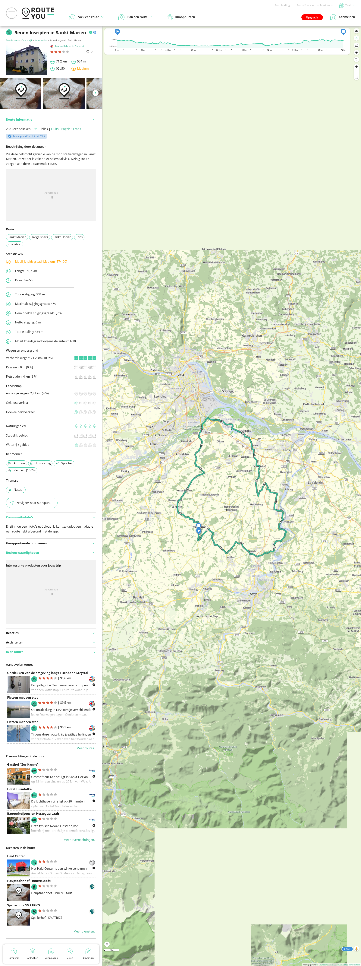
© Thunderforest (323, 964)
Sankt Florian (62, 237)
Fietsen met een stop (22, 697)
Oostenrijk (27, 40)
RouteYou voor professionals (315, 5)
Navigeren (13, 957)
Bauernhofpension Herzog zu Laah (33, 814)
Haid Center (16, 856)
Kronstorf (14, 244)
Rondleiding (282, 5)
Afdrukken (32, 957)
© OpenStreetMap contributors (346, 964)
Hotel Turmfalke (19, 789)
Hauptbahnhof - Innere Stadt (29, 881)
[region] (231, 496)
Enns (79, 237)
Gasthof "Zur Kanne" (23, 764)
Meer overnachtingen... (80, 840)
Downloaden (51, 957)
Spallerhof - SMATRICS (23, 905)
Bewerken (88, 957)
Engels (66, 129)
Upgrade (312, 17)
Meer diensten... (85, 931)
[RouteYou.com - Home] (38, 13)
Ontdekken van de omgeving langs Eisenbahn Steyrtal (47, 673)
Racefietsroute (13, 40)
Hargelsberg (39, 237)
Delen (70, 957)
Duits (55, 129)
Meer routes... (86, 748)
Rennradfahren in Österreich (70, 46)
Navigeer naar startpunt (34, 503)
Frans (77, 129)
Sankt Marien (40, 40)
